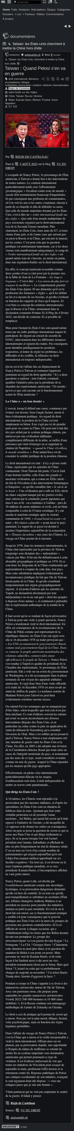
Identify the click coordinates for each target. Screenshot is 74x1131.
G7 (10, 106)
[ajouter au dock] (62, 79)
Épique (51, 9)
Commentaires (55, 14)
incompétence (12, 82)
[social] (43, 79)
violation (37, 85)
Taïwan (20, 96)
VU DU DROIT (30, 1110)
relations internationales (56, 85)
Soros (54, 99)
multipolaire (11, 85)
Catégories (63, 9)
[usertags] (48, 79)
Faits (14, 9)
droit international (18, 78)
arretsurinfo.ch (32, 54)
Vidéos (40, 14)
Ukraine (38, 96)
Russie (28, 96)
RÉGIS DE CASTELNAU (31, 157)
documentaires (22, 36)
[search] (27, 2)
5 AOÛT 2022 (28, 164)
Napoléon (10, 103)
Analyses (24, 9)
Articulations (38, 9)
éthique (25, 82)
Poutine (46, 99)
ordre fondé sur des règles (23, 92)
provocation (25, 85)
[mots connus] (58, 79)
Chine (12, 96)
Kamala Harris (23, 99)
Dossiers (8, 14)
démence (33, 78)
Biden (12, 99)
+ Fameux (29, 14)
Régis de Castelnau (19, 88)
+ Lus (18, 14)
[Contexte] (53, 79)
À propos (8, 18)
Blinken (37, 99)
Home (6, 9)
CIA (15, 106)
